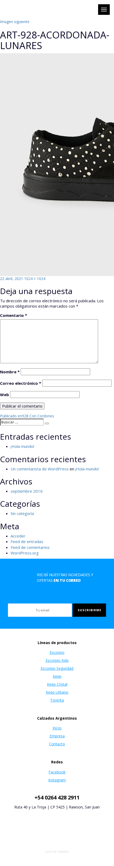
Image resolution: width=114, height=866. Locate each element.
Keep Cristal (57, 684)
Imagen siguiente (14, 21)
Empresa (57, 735)
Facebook (57, 772)
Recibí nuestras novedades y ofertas (65, 577)
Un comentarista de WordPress (40, 468)
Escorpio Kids (57, 660)
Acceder (18, 536)
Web (4, 394)
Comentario (13, 315)
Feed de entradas (27, 541)
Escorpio (57, 652)
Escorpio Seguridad (57, 668)
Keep (57, 676)
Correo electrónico (20, 383)
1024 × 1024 (34, 278)
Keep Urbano (57, 692)
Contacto (57, 743)
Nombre (10, 371)
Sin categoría (22, 513)
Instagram (57, 779)
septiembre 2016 (27, 491)
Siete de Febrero (57, 852)
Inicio (57, 728)
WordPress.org (25, 553)
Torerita (57, 700)
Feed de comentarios (30, 547)
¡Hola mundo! (22, 446)
